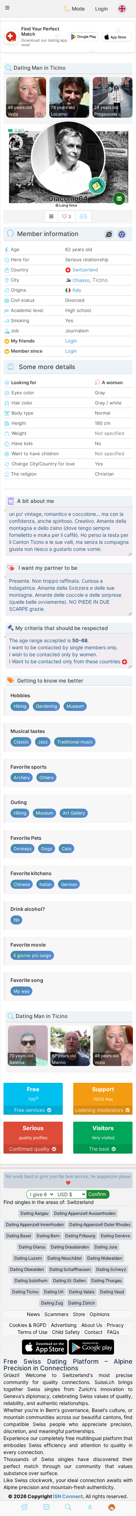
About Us (91, 1325)
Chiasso (81, 280)
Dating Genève (115, 1235)
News (33, 1314)
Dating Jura (106, 1247)
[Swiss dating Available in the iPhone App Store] (45, 1343)
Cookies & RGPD (27, 1325)
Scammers (56, 1314)
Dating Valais (82, 1291)
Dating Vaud (112, 1291)
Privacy (115, 1325)
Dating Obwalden (27, 1269)
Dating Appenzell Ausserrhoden (84, 1213)
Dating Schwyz (111, 1269)
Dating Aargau (34, 1213)
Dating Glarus (32, 1247)
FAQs (113, 1332)
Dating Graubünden (70, 1247)
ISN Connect (68, 1496)
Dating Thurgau (106, 1280)
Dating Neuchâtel (64, 1258)
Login (101, 9)
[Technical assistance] (111, 1508)
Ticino (100, 280)
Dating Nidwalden (104, 1258)
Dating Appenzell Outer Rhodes (99, 1224)
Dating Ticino (25, 1291)
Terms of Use (32, 1332)
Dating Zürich (81, 1303)
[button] (7, 7)
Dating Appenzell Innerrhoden (35, 1224)
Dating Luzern (28, 1258)
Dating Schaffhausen (70, 1269)
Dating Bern (48, 1235)
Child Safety (66, 1332)
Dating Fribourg (80, 1235)
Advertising (64, 1325)
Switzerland (85, 269)
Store (79, 1314)
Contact (93, 1332)
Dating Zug (52, 1303)
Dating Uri (53, 1291)
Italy (77, 290)
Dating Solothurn (31, 1280)
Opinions (99, 1314)
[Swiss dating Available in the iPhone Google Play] (91, 1343)
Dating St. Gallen (69, 1280)
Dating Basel (18, 1235)
